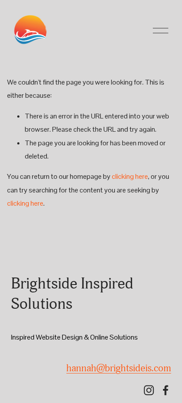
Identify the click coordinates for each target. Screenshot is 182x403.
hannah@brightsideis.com (118, 368)
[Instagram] (149, 390)
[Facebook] (165, 390)
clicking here (130, 176)
